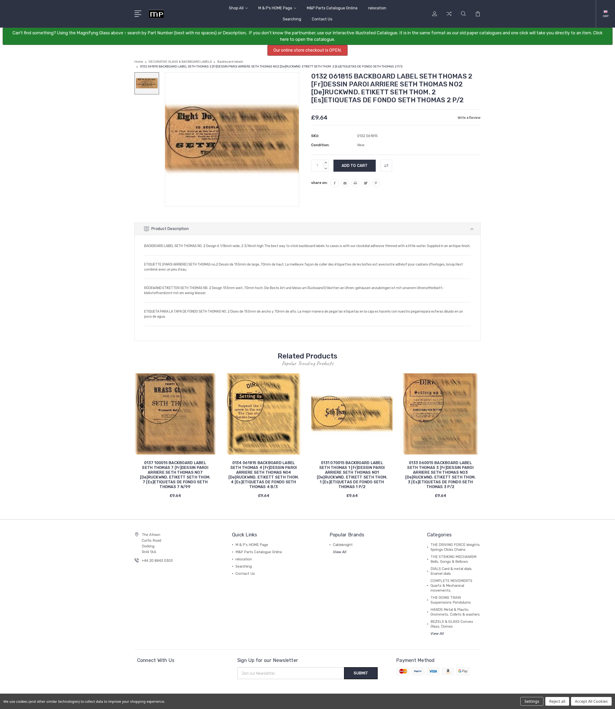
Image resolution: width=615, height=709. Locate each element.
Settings (531, 701)
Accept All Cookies (591, 701)
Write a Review (469, 118)
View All (339, 552)
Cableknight (343, 545)
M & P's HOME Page (275, 8)
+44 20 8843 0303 (157, 560)
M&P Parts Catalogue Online (332, 8)
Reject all (557, 701)
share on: (319, 183)
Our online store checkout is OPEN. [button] (307, 50)
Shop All (236, 8)
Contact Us (322, 19)
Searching (292, 19)
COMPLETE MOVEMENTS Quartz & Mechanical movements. (451, 586)
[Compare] (449, 16)
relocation (377, 8)
